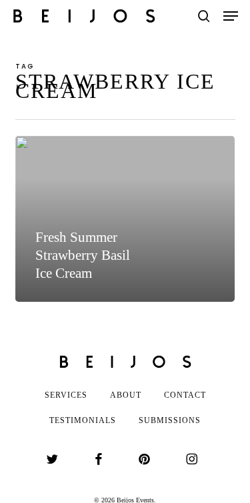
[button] (230, 16)
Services (66, 395)
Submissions (170, 420)
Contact (185, 395)
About (125, 395)
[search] (204, 16)
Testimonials (82, 420)
